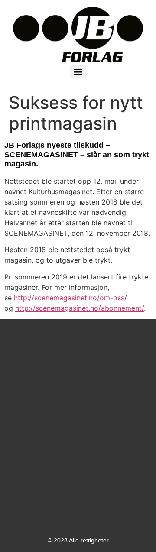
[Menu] (78, 71)
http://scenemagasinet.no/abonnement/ (79, 308)
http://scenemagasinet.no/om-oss (69, 297)
